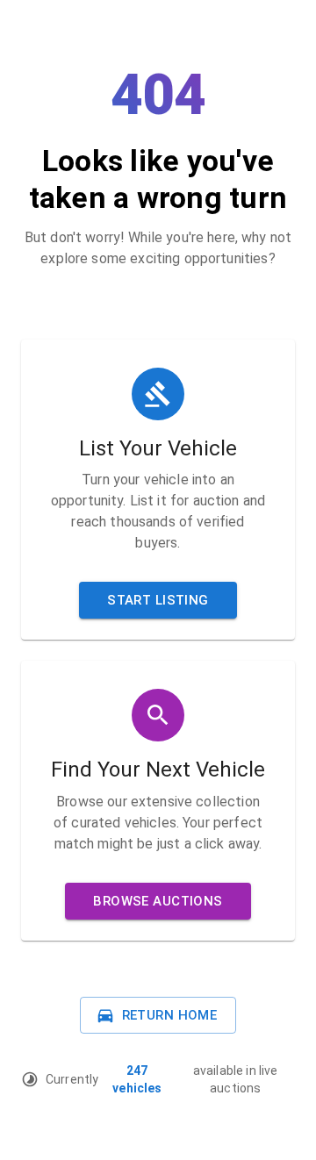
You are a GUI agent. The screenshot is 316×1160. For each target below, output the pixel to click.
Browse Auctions (157, 901)
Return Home (170, 1015)
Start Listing (158, 600)
